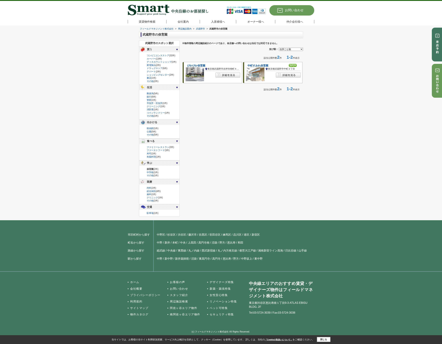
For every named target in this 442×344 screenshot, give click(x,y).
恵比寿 (231, 242)
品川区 (237, 234)
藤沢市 (192, 234)
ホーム (134, 282)
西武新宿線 (208, 250)
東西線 (182, 250)
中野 (159, 242)
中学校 (150, 172)
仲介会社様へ (294, 21)
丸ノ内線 (193, 250)
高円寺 (216, 258)
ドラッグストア (154, 68)
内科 (149, 188)
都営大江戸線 (247, 250)
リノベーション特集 (223, 301)
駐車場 (150, 213)
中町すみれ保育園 (258, 65)
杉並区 (171, 234)
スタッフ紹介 (179, 295)
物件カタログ (139, 314)
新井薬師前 (182, 258)
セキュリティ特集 (222, 314)
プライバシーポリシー (145, 295)
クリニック (152, 197)
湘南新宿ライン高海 (270, 250)
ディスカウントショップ (159, 62)
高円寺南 (203, 242)
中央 (183, 242)
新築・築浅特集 (220, 288)
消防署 (150, 109)
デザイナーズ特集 (222, 282)
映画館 (150, 128)
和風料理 (151, 157)
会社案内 (183, 21)
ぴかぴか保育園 (196, 65)
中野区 (161, 234)
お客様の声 (177, 282)
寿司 (149, 153)
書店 (149, 78)
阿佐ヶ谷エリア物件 (183, 308)
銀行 (149, 96)
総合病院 (151, 191)
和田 (240, 242)
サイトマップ (139, 308)
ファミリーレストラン (158, 147)
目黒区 (203, 234)
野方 (222, 242)
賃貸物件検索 (147, 21)
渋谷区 (182, 234)
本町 (175, 242)
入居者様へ (218, 21)
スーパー (151, 58)
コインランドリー (156, 113)
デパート (151, 71)
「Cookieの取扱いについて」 (278, 339)
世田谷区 (214, 234)
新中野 (169, 258)
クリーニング (153, 106)
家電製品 (151, 65)
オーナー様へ (255, 21)
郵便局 (150, 93)
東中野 (258, 258)
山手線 (303, 250)
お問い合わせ (294, 10)
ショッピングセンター (158, 75)
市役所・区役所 (154, 103)
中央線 (171, 250)
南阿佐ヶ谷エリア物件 (185, 314)
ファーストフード (156, 150)
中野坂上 (246, 258)
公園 (149, 131)
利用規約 (136, 301)
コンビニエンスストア (158, 55)
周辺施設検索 (179, 301)
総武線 (161, 250)
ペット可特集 (219, 308)
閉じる (323, 339)
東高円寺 (204, 258)
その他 (150, 81)
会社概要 (136, 288)
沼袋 (214, 242)
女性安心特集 (219, 295)
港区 (246, 234)
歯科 (149, 194)
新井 (167, 242)
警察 (149, 100)
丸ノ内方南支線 (227, 250)
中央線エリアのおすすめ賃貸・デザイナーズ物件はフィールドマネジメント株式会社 (281, 289)
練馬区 (227, 234)
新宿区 (256, 234)
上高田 (192, 242)
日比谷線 (290, 250)
